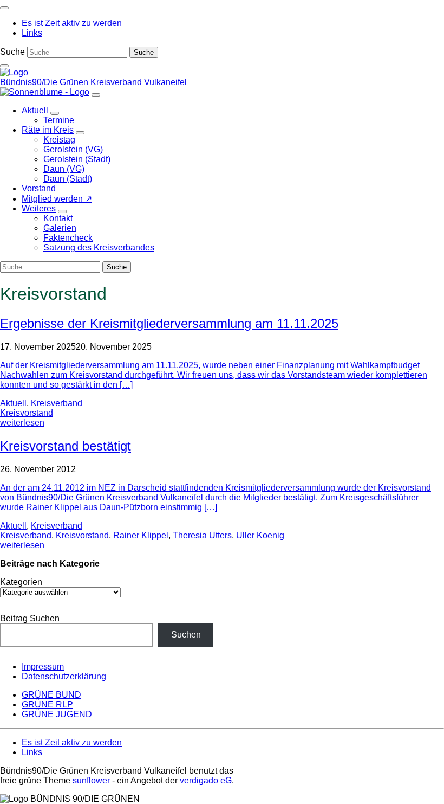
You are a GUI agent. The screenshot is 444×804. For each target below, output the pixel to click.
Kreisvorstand (26, 412)
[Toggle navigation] (4, 7)
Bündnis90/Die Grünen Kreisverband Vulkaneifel (93, 82)
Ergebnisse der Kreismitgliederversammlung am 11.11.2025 (169, 323)
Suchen (186, 634)
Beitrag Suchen (30, 618)
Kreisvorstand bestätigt (65, 446)
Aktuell (13, 403)
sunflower (91, 780)
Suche (12, 51)
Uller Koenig (260, 535)
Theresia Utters (202, 535)
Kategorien (21, 582)
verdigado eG (206, 780)
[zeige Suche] (4, 65)
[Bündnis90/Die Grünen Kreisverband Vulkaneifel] (14, 72)
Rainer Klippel (140, 535)
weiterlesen (22, 422)
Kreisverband (56, 403)
